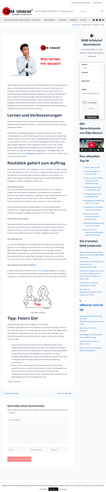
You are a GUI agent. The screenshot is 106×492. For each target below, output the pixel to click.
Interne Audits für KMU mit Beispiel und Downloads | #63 (94, 180)
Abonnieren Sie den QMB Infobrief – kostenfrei (22, 20)
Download (62, 20)
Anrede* (84, 64)
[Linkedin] (94, 20)
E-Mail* (84, 89)
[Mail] (103, 20)
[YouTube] (97, 20)
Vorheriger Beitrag (10, 393)
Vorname (85, 72)
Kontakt (83, 20)
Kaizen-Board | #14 (92, 167)
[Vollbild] (101, 150)
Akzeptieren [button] (53, 489)
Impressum (97, 3)
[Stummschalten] (98, 150)
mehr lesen (63, 489)
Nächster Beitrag (65, 393)
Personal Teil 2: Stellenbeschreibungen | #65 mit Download (94, 232)
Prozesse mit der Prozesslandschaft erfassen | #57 (92, 216)
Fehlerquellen (30, 153)
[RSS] (100, 20)
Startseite (76, 25)
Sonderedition (49, 20)
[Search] (102, 11)
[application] (92, 145)
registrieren (92, 117)
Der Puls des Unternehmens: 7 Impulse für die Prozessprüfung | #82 (91, 264)
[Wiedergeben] (82, 150)
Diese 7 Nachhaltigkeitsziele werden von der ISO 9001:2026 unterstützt (92, 255)
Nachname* (86, 81)
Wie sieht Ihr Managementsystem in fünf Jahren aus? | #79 (91, 292)
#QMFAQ (73, 20)
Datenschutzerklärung (80, 3)
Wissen (45, 271)
